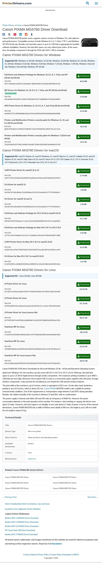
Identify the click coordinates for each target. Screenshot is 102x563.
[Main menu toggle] (96, 3)
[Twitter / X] (9, 34)
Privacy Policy (43, 555)
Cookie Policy (56, 555)
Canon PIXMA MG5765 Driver (17, 477)
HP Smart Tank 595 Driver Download (20, 530)
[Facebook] (3, 34)
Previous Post (10, 497)
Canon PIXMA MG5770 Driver (64, 477)
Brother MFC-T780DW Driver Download (21, 534)
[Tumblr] (31, 34)
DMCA (76, 555)
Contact (26, 555)
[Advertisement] (50, 17)
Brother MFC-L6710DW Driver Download (21, 526)
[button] (87, 3)
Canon (19, 25)
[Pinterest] (15, 34)
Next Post (93, 497)
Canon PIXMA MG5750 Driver (17, 488)
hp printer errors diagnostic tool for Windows (23, 509)
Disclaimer (57, 544)
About (33, 555)
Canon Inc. (32, 459)
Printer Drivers (8, 25)
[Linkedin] (20, 34)
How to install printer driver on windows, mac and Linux (27, 504)
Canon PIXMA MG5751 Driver (64, 483)
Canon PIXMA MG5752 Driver (17, 483)
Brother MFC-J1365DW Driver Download (21, 522)
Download (84, 76)
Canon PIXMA (50, 389)
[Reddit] (26, 34)
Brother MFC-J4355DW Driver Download (21, 518)
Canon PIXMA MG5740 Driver (64, 488)
